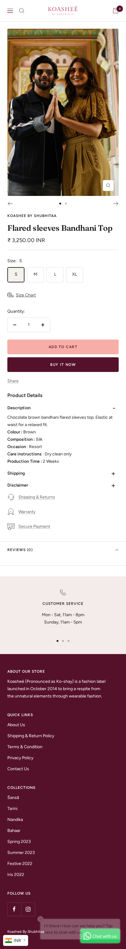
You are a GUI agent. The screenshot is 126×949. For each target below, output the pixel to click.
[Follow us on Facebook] (14, 909)
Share (13, 381)
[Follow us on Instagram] (28, 909)
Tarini (12, 808)
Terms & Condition (25, 746)
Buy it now (63, 364)
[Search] (21, 10)
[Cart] (116, 10)
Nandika (15, 819)
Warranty (26, 511)
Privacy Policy (20, 757)
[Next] (116, 203)
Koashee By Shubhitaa (32, 216)
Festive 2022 (19, 863)
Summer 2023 (21, 852)
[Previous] (10, 203)
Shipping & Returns (36, 497)
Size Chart (26, 295)
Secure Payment (34, 526)
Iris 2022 (15, 874)
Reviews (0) (20, 550)
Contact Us (18, 768)
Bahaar (13, 830)
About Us (16, 724)
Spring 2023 (19, 841)
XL (74, 274)
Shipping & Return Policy (30, 735)
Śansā (13, 797)
